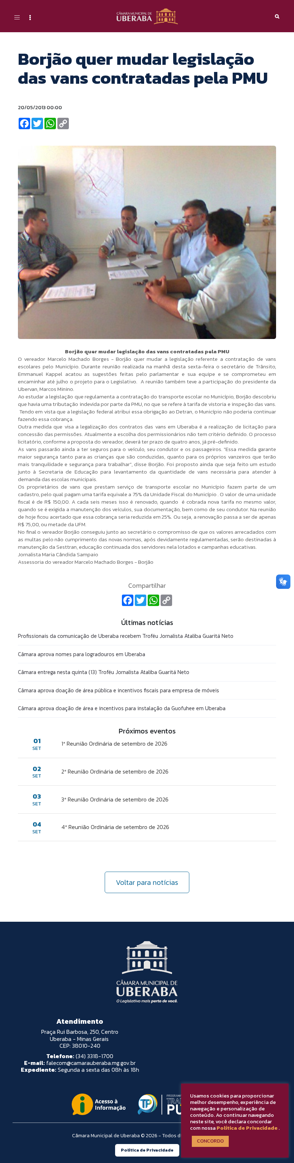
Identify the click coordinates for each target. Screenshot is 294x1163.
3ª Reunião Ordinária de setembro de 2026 (115, 799)
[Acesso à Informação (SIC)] (98, 1104)
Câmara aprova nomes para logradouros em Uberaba (81, 654)
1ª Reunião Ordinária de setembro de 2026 (114, 743)
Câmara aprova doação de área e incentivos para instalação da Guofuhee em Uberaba (122, 708)
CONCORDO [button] (210, 1141)
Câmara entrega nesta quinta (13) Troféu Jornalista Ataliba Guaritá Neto (103, 672)
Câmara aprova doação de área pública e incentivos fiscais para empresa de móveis (118, 690)
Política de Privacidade (247, 1128)
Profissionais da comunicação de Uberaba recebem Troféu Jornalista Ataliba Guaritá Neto (125, 636)
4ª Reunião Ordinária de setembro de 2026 (115, 827)
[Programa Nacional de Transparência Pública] (178, 1104)
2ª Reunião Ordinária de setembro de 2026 (115, 771)
